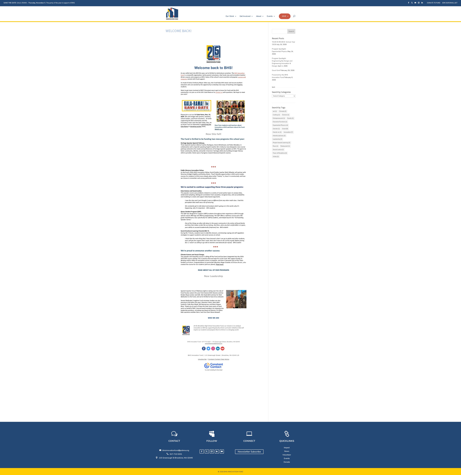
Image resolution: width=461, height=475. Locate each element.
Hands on (277, 132)
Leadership (277, 139)
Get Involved (245, 16)
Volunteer (286, 455)
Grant (285, 129)
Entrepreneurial (279, 118)
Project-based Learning (281, 143)
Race (275, 146)
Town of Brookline (280, 153)
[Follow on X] (207, 451)
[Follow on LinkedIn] (217, 451)
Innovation (288, 132)
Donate (287, 462)
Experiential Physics (280, 125)
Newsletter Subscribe (249, 451)
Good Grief (276, 70)
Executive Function (280, 122)
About (258, 16)
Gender (276, 129)
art (275, 111)
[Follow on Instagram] (212, 451)
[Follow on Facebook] (202, 451)
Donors (285, 115)
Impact (287, 447)
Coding (276, 115)
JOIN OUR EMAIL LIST (449, 3)
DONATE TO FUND (433, 3)
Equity (290, 118)
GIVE (284, 16)
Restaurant (285, 146)
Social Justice (278, 150)
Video (276, 156)
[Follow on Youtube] (222, 451)
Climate (282, 111)
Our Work (230, 16)
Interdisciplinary (279, 136)
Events (270, 16)
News (286, 451)
